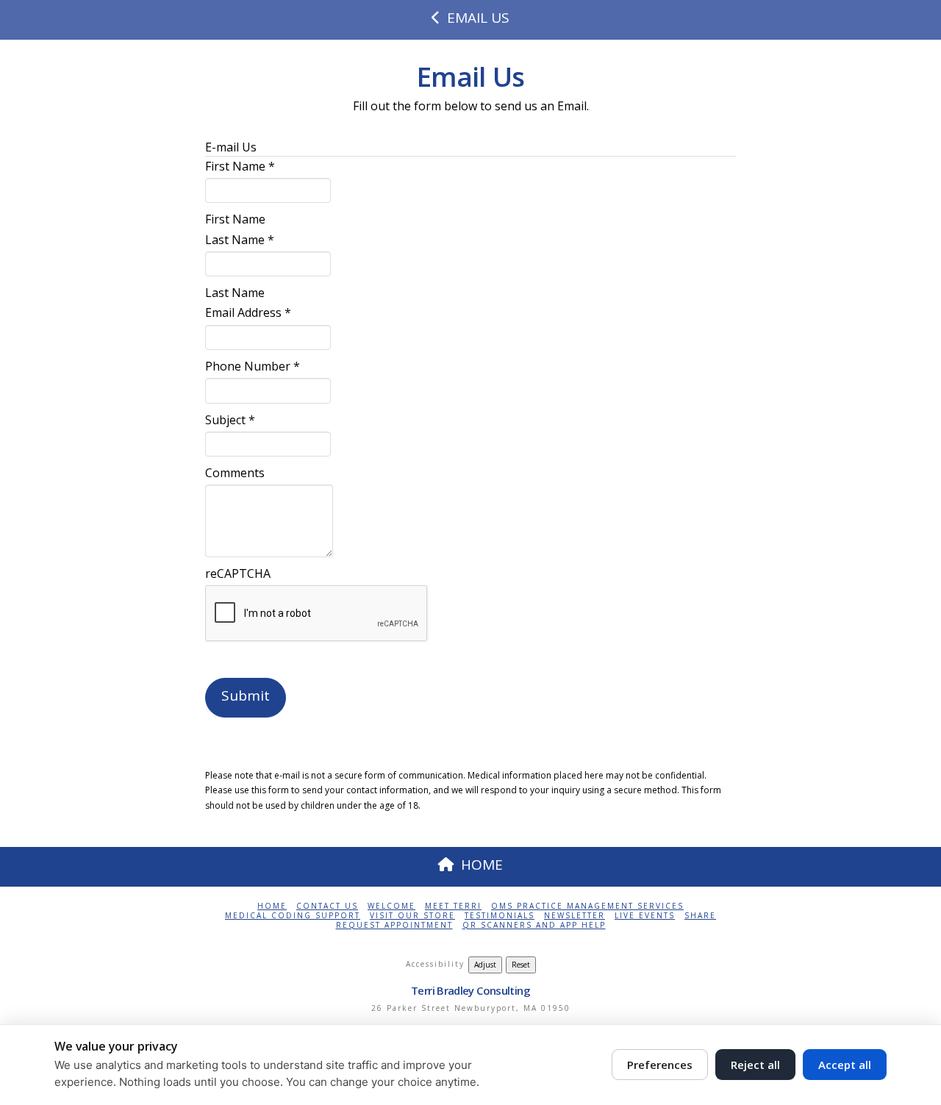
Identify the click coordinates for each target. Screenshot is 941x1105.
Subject (230, 420)
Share (700, 915)
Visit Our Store (412, 915)
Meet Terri (453, 906)
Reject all (755, 1064)
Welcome (391, 906)
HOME (482, 864)
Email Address (248, 312)
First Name (240, 166)
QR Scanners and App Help (534, 925)
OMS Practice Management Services (587, 906)
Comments (235, 473)
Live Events (645, 915)
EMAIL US (478, 17)
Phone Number (252, 366)
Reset (521, 964)
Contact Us (327, 906)
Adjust (485, 964)
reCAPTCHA (238, 573)
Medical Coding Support (292, 915)
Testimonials (499, 915)
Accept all (844, 1064)
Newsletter (574, 915)
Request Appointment (394, 925)
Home (272, 906)
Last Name (239, 240)
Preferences (660, 1064)
